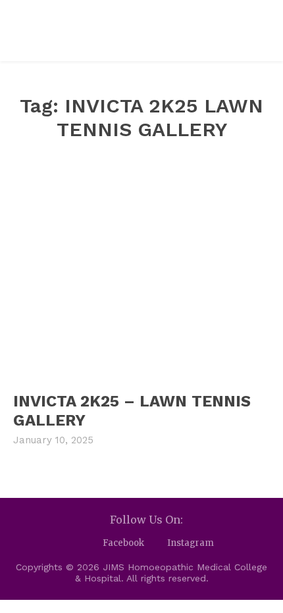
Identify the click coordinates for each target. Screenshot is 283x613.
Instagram (190, 543)
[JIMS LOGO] (95, 30)
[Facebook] (91, 543)
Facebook (123, 543)
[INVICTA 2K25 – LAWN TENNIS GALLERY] (141, 273)
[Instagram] (155, 543)
